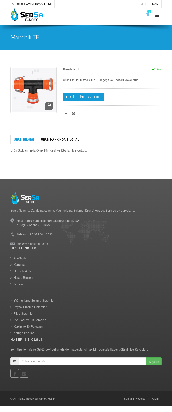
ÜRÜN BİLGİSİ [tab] (24, 139)
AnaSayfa (20, 258)
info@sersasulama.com (32, 244)
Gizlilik (156, 398)
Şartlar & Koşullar (134, 398)
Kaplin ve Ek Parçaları (28, 326)
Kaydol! (154, 362)
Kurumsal (20, 264)
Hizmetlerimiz (22, 271)
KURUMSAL (151, 4)
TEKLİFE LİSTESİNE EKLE (84, 97)
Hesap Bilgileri (23, 277)
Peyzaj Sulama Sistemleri (30, 307)
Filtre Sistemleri (24, 313)
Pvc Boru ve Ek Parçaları (30, 320)
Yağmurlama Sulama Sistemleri (34, 300)
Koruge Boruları (24, 333)
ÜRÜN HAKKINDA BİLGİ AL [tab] (60, 139)
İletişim (18, 284)
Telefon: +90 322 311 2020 (35, 234)
